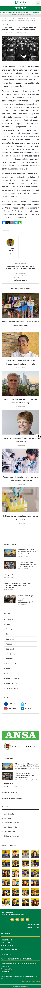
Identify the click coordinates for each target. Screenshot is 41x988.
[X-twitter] (22, 919)
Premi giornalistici (6, 969)
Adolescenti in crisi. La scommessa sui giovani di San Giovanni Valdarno (27, 552)
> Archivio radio (8, 814)
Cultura (12, 18)
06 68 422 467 (7, 954)
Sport (8, 634)
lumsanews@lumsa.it (8, 945)
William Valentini (9, 33)
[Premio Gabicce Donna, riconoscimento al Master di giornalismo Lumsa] (20, 305)
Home (4, 18)
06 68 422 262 (7, 940)
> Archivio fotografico (10, 823)
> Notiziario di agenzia (10, 836)
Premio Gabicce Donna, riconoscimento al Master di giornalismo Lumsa (27, 564)
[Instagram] (17, 919)
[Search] (38, 3)
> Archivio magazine (10, 827)
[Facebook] (12, 919)
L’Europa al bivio (10, 575)
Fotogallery (10, 654)
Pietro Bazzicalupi (21, 768)
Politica (9, 644)
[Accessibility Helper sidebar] (38, 436)
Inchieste (9, 659)
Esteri (8, 624)
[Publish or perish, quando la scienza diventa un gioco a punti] (20, 499)
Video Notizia (11, 683)
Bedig (26, 986)
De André (6, 231)
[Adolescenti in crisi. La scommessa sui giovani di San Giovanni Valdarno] (10, 553)
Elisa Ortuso (7, 786)
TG (7, 673)
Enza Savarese (20, 780)
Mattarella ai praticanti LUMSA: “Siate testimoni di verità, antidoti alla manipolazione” (17, 585)
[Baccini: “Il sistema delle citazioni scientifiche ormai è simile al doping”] (20, 383)
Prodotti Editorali (6, 971)
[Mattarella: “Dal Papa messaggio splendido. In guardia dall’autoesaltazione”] (10, 599)
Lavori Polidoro (12, 688)
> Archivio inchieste (9, 832)
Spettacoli (10, 649)
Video (8, 668)
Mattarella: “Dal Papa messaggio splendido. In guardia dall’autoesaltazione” (26, 599)
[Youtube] (27, 919)
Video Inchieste (12, 678)
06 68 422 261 (5, 942)
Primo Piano (11, 664)
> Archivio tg (7, 818)
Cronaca (9, 619)
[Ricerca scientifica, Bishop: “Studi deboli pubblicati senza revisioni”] (20, 422)
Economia (10, 639)
